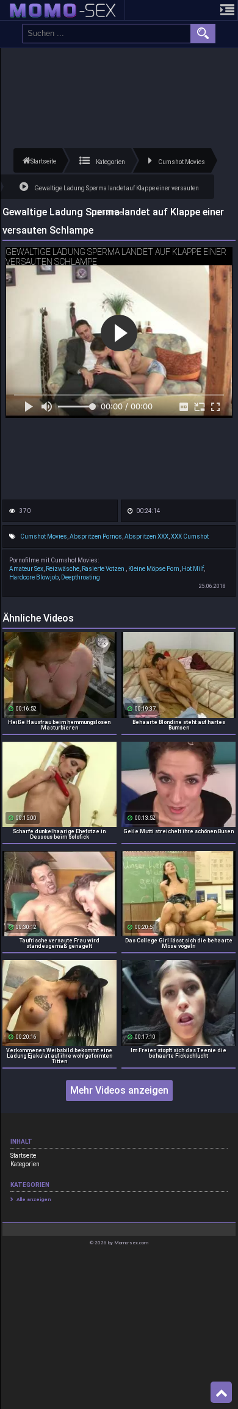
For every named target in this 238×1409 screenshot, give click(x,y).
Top (221, 1392)
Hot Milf (193, 568)
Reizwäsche (62, 568)
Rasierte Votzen (104, 568)
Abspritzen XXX (146, 536)
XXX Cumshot (190, 536)
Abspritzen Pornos (96, 536)
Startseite (23, 1155)
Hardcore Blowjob (34, 577)
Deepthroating (80, 577)
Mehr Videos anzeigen (119, 1090)
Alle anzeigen (33, 1199)
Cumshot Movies (43, 536)
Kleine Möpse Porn (153, 568)
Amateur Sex (26, 568)
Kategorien (25, 1164)
